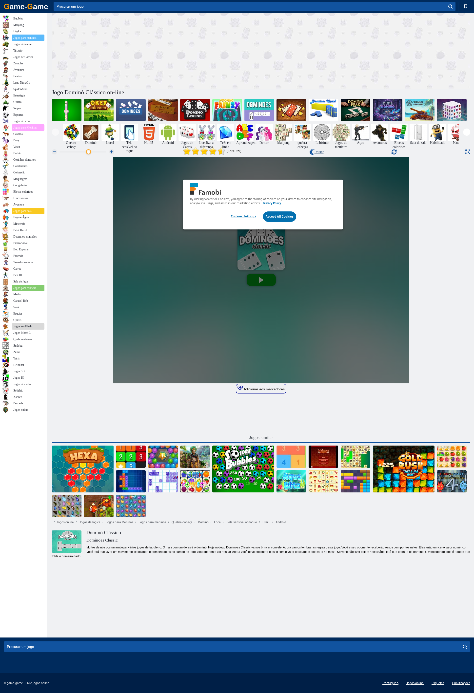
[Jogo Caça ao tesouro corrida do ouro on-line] (403, 469)
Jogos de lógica (89, 522)
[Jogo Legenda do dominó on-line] (195, 110)
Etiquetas (438, 683)
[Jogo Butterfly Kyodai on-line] (66, 506)
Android (280, 522)
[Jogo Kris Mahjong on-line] (355, 457)
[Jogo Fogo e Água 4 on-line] (452, 481)
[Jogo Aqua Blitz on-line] (291, 481)
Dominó (203, 522)
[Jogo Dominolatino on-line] (66, 110)
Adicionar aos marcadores (264, 389)
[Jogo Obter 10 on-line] (291, 457)
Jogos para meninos (152, 522)
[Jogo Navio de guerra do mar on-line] (163, 481)
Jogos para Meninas (119, 522)
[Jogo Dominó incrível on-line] (291, 110)
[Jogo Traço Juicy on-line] (452, 457)
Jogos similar (261, 437)
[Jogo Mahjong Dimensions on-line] (452, 110)
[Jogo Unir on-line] (131, 457)
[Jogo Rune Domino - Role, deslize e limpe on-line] (387, 110)
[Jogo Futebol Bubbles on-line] (243, 469)
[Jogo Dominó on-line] (259, 110)
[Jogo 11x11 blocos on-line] (355, 481)
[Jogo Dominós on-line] (131, 110)
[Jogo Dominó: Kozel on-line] (323, 110)
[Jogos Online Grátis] (26, 6)
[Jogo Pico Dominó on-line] (355, 110)
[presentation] (55, 132)
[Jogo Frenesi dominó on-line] (227, 110)
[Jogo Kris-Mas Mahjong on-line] (323, 481)
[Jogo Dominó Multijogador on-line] (163, 110)
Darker (319, 152)
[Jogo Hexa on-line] (83, 469)
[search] (450, 6)
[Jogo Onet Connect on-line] (195, 481)
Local (217, 522)
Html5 (266, 522)
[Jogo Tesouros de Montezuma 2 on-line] (195, 457)
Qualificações (461, 683)
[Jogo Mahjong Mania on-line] (323, 457)
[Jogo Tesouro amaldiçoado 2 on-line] (99, 506)
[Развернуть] (467, 152)
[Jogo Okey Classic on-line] (99, 110)
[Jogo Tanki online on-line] (419, 110)
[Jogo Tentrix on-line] (131, 481)
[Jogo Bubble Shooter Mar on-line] (163, 457)
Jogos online (65, 522)
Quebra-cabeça (182, 522)
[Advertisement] (156, 50)
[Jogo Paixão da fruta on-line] (131, 506)
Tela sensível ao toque (241, 522)
